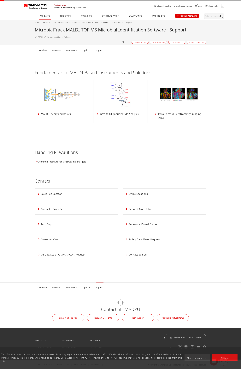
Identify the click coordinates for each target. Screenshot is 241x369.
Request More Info (103, 318)
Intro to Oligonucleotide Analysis (119, 114)
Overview (42, 50)
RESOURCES (95, 340)
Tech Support (138, 318)
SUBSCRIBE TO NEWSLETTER (187, 337)
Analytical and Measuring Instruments (70, 7)
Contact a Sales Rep (68, 318)
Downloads (71, 50)
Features (56, 50)
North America (60, 5)
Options (86, 50)
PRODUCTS (40, 340)
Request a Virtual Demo (173, 318)
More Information (197, 358)
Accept (225, 358)
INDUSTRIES (68, 340)
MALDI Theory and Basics (56, 114)
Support (99, 50)
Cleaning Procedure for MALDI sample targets (61, 161)
